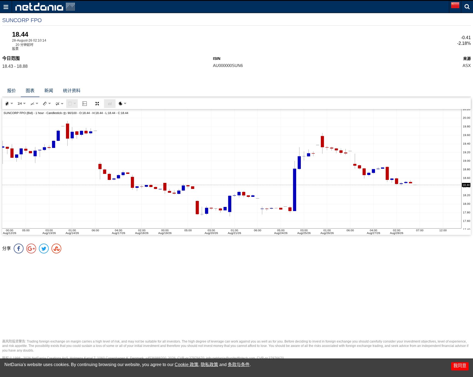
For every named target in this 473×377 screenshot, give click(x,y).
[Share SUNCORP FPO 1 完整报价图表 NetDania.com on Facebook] (18, 248)
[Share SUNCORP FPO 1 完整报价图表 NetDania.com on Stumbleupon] (56, 248)
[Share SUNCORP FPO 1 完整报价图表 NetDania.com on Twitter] (43, 248)
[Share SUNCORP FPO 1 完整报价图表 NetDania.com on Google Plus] (31, 248)
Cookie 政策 (186, 364)
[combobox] (59, 103)
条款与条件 (239, 364)
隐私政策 (209, 364)
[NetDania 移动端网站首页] (45, 6)
